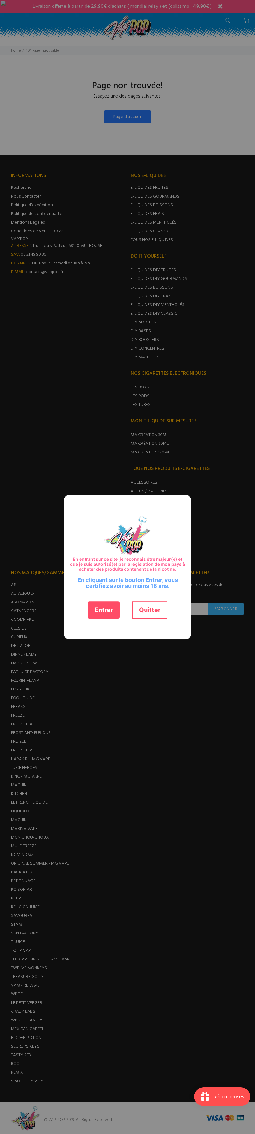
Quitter (149, 610)
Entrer (104, 610)
